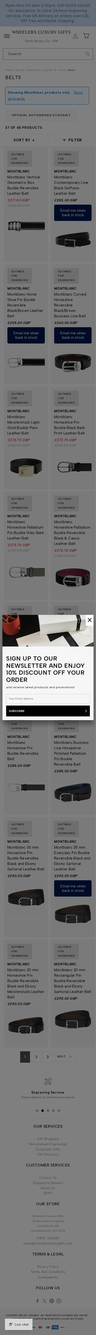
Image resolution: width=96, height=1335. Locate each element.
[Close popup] (90, 620)
